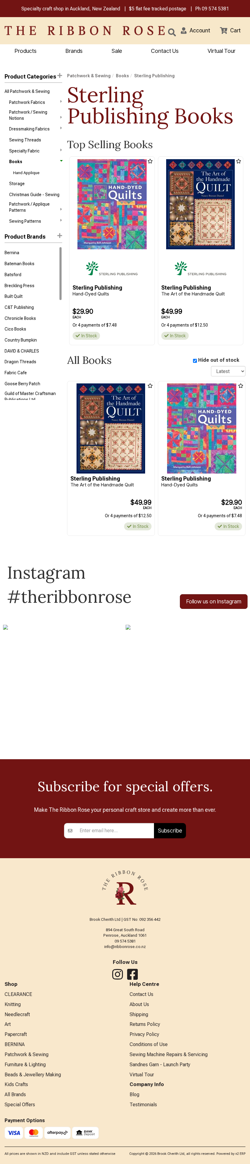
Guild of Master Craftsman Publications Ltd (30, 396)
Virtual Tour (221, 51)
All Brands (15, 1094)
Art (8, 1024)
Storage (17, 183)
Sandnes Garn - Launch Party (160, 1064)
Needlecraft (17, 1014)
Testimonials (143, 1104)
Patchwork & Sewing (89, 75)
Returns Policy (145, 1024)
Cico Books (15, 329)
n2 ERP (240, 1153)
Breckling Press (19, 285)
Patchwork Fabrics (27, 102)
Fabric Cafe (16, 372)
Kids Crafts (16, 1084)
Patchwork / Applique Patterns (29, 207)
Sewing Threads (25, 139)
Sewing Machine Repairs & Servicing (169, 1054)
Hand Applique (26, 172)
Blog (134, 1094)
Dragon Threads (20, 361)
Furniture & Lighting (25, 1064)
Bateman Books (19, 263)
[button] (195, 31)
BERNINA (15, 1044)
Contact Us (165, 51)
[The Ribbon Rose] (52, 30)
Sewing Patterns (25, 221)
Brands (74, 51)
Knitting (13, 1004)
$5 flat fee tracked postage (157, 9)
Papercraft (16, 1034)
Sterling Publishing (154, 75)
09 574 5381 (215, 9)
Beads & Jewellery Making (33, 1075)
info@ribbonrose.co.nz (125, 946)
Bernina (12, 252)
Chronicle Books (20, 318)
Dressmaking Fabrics (29, 128)
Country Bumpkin (21, 340)
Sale (117, 51)
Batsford (13, 274)
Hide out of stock (218, 360)
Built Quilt (14, 296)
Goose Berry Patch (22, 383)
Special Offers (20, 1104)
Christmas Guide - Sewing (34, 194)
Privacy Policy (144, 1034)
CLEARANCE (18, 994)
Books (15, 161)
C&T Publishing (19, 307)
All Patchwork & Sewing (27, 91)
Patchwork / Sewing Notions (28, 115)
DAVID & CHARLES (22, 351)
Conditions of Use (149, 1044)
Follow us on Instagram (213, 601)
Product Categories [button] (30, 76)
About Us (139, 1004)
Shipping (139, 1014)
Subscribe (170, 830)
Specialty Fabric (24, 150)
